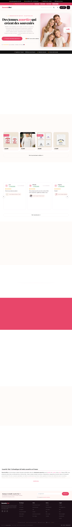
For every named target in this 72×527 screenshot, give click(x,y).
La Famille (21, 505)
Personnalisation (48, 507)
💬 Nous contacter (19, 377)
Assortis (6, 7)
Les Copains (21, 509)
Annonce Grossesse (22, 511)
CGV (60, 509)
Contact (34, 511)
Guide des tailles (35, 507)
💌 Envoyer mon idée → (19, 373)
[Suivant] (67, 196)
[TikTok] (5, 511)
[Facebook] (7, 511)
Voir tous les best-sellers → (36, 155)
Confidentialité (61, 516)
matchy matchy (31, 477)
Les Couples (21, 507)
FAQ (33, 509)
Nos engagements (62, 507)
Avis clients (48, 509)
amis (60, 472)
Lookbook (47, 516)
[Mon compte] (57, 7)
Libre (20, 410)
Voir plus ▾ (36, 481)
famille (49, 472)
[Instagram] (2, 511)
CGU (60, 511)
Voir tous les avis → (36, 215)
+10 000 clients (35, 1)
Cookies (60, 518)
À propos (60, 505)
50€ (12, 410)
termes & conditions (46, 497)
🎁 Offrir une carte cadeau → (53, 417)
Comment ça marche (36, 505)
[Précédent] (3, 196)
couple (54, 472)
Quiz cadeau (35, 516)
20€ (8, 410)
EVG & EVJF (21, 516)
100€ (16, 410)
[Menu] (68, 7)
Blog (46, 511)
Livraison (47, 505)
